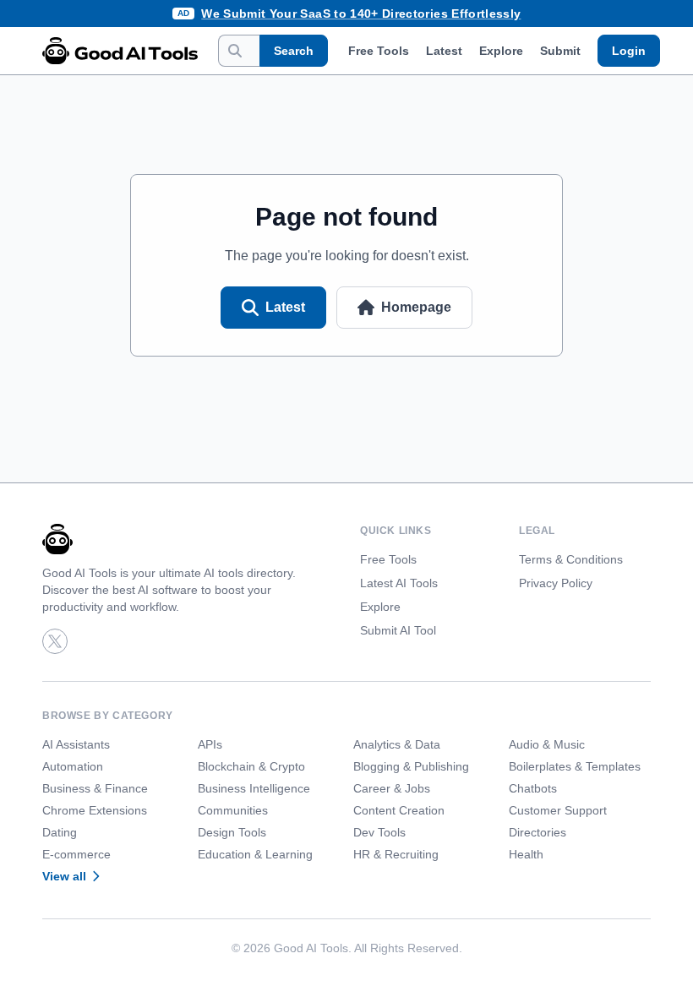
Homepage (416, 307)
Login (629, 50)
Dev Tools (379, 832)
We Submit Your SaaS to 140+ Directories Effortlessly (361, 13)
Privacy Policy (555, 583)
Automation (72, 766)
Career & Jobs (391, 788)
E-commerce (76, 854)
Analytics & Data (396, 744)
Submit (560, 50)
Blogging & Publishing (411, 766)
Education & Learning (255, 854)
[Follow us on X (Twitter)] (55, 641)
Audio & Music (547, 744)
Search (294, 50)
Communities (233, 810)
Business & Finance (95, 788)
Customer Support (558, 810)
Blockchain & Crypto (251, 766)
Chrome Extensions (94, 810)
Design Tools (232, 832)
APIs (210, 744)
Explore (501, 50)
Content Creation (399, 810)
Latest (444, 50)
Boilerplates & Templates (575, 766)
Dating (59, 832)
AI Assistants (76, 744)
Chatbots (533, 788)
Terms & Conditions (571, 559)
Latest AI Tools (399, 583)
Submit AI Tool (398, 630)
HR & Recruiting (396, 854)
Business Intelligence (254, 788)
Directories (537, 832)
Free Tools (378, 50)
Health (526, 854)
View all (64, 876)
